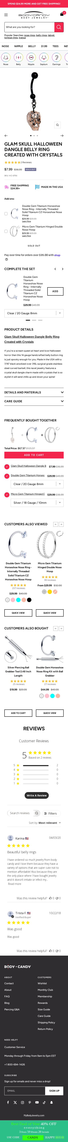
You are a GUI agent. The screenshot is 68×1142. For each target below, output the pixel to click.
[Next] (62, 135)
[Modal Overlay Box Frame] (34, 1131)
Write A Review (37, 795)
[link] (7, 600)
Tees (56, 46)
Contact (9, 983)
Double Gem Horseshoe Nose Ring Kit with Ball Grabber (49, 671)
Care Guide (44, 1016)
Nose (5, 46)
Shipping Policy (46, 1022)
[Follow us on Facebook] (8, 1102)
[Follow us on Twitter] (15, 1102)
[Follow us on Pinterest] (29, 1102)
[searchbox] (20, 813)
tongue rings (11, 37)
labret (51, 35)
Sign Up (54, 1090)
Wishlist (42, 983)
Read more (14, 884)
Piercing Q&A (12, 1009)
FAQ (7, 996)
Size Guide (44, 1009)
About (7, 989)
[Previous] (5, 135)
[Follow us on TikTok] (44, 1102)
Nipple (18, 46)
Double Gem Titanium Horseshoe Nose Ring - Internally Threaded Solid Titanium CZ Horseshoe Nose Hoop (18, 571)
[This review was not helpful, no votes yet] (57, 898)
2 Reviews (26, 162)
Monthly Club (45, 989)
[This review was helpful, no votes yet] (50, 898)
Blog (6, 1003)
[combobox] (45, 822)
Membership (45, 996)
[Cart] (62, 14)
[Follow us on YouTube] (37, 1102)
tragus (22, 37)
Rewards (43, 1003)
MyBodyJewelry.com (34, 1115)
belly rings (41, 35)
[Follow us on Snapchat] (51, 1102)
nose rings (29, 35)
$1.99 (44, 46)
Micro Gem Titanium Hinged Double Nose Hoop (50, 567)
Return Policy (45, 1029)
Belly (32, 46)
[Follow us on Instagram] (22, 1102)
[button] (55, 524)
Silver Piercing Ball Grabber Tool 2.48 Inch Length (18, 671)
